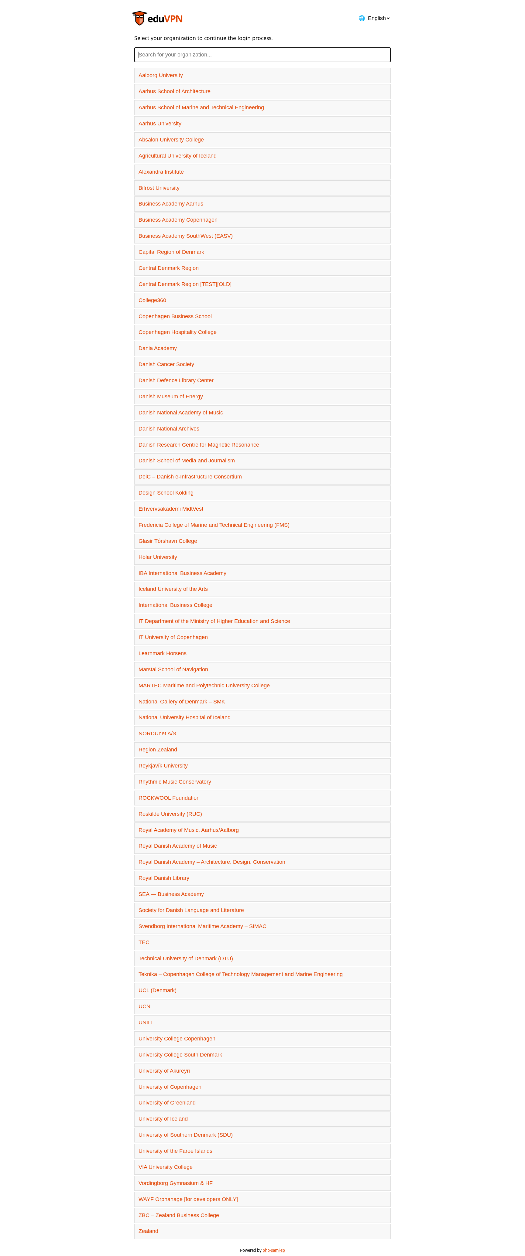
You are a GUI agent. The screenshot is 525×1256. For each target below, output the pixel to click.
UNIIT (146, 1022)
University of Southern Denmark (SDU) (186, 1135)
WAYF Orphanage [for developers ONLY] (188, 1199)
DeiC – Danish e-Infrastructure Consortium (190, 477)
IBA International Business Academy (182, 573)
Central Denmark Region (169, 268)
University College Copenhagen (177, 1039)
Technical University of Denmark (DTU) (186, 958)
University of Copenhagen (170, 1087)
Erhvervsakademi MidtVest (171, 509)
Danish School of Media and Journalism (187, 461)
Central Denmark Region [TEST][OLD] (185, 284)
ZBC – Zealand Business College (179, 1215)
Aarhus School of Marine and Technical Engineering (201, 107)
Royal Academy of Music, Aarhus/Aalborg (189, 830)
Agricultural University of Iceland (178, 156)
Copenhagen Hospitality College (178, 332)
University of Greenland (167, 1103)
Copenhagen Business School (175, 316)
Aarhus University (160, 124)
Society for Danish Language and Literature (191, 910)
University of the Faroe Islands (175, 1151)
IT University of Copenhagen (173, 637)
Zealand (148, 1231)
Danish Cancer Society (166, 364)
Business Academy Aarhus (171, 204)
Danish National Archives (169, 429)
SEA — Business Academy (171, 894)
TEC (144, 942)
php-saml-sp (273, 1250)
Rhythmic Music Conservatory (175, 782)
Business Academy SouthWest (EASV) (186, 236)
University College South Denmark (180, 1055)
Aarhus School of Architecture (175, 91)
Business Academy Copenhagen (178, 220)
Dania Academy (158, 348)
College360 (152, 300)
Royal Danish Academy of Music (178, 846)
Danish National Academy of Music (181, 413)
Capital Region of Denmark (171, 252)
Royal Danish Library (164, 878)
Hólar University (158, 557)
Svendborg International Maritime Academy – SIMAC (202, 926)
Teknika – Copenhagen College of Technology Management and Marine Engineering (241, 974)
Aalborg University (161, 75)
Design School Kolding (166, 493)
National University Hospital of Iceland (185, 717)
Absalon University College (171, 140)
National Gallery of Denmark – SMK (182, 702)
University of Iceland (163, 1119)
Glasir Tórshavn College (168, 541)
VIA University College (166, 1167)
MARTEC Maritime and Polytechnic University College (204, 685)
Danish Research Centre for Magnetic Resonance (199, 445)
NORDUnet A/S (157, 733)
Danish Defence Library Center (176, 380)
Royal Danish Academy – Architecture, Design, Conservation (212, 862)
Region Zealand (158, 750)
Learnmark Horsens (163, 653)
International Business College (175, 605)
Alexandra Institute (161, 172)
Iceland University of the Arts (173, 589)
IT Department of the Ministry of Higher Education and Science (214, 621)
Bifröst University (159, 188)
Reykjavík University (163, 766)
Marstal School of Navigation (173, 669)
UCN (144, 1006)
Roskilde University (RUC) (170, 814)
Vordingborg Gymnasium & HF (176, 1183)
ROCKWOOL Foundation (169, 798)
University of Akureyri (164, 1071)
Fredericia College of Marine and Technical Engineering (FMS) (214, 525)
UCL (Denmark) (158, 990)
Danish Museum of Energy (171, 396)
